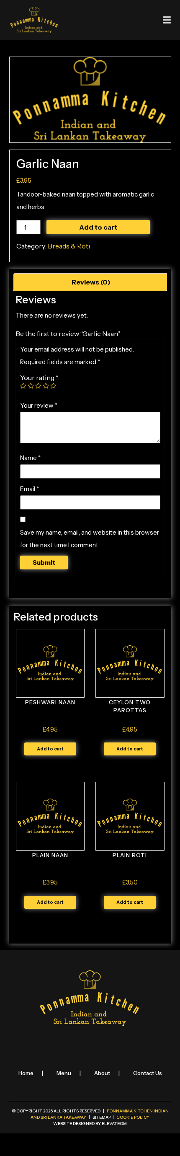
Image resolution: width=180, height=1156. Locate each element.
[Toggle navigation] (166, 20)
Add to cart (98, 227)
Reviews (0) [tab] (91, 282)
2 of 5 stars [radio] (31, 386)
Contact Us (147, 1073)
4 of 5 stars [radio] (46, 386)
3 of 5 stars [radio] (38, 386)
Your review (38, 405)
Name (30, 458)
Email (29, 489)
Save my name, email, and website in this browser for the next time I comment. (89, 538)
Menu (64, 1073)
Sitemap (102, 1117)
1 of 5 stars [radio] (23, 386)
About (102, 1073)
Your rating (39, 377)
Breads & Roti (69, 246)
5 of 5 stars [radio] (53, 386)
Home (25, 1073)
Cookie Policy (132, 1117)
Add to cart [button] (50, 749)
